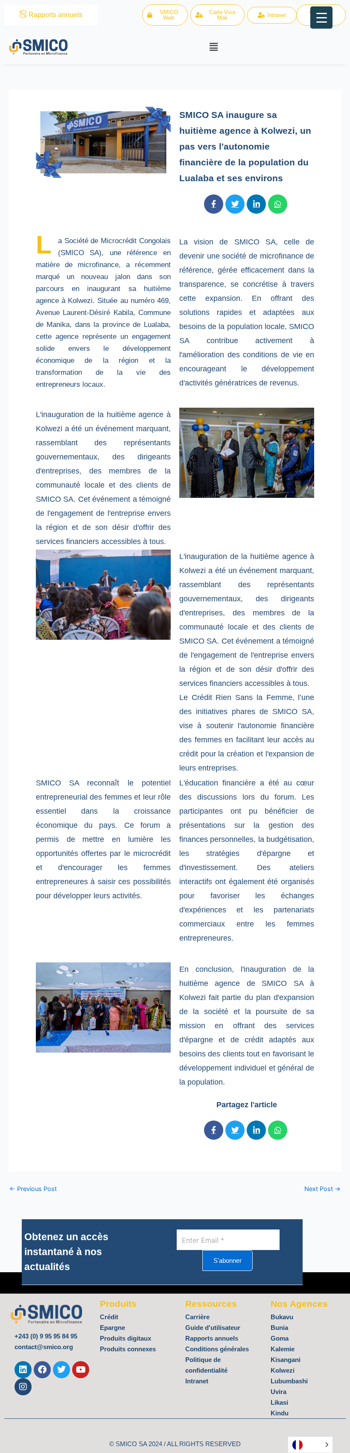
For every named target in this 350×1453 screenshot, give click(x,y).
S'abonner (227, 1260)
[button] (213, 47)
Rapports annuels (55, 14)
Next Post (322, 1189)
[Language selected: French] (310, 1444)
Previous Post (33, 1189)
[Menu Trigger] (321, 17)
